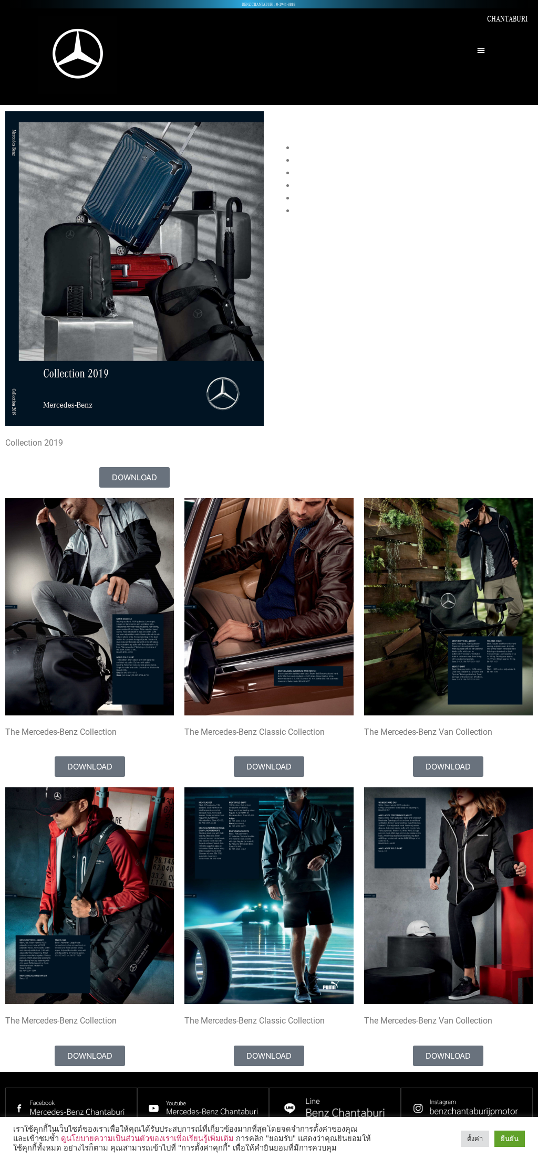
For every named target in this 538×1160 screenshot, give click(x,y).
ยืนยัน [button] (510, 1138)
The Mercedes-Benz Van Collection (359, 173)
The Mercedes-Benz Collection (351, 148)
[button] (481, 50)
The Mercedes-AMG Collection (351, 211)
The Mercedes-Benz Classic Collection (365, 160)
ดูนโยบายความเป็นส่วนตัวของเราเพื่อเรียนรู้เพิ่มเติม (147, 1138)
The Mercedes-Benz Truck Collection (362, 186)
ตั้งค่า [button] (475, 1138)
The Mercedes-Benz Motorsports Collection (374, 198)
